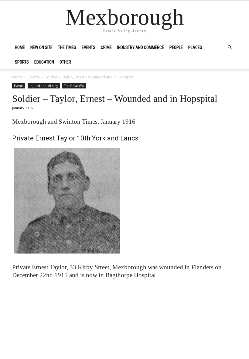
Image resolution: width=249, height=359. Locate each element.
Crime (106, 47)
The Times (67, 47)
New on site (41, 47)
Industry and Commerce (140, 47)
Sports (22, 62)
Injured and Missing (43, 86)
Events (88, 47)
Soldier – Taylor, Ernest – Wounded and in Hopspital (114, 98)
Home (20, 47)
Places (195, 47)
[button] (229, 47)
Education (44, 62)
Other (65, 62)
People (176, 47)
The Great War (74, 86)
